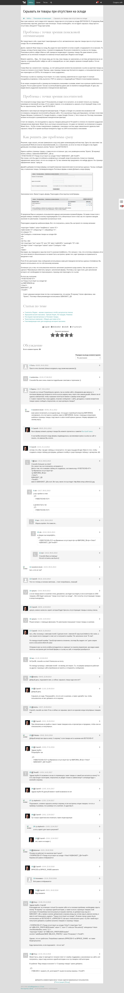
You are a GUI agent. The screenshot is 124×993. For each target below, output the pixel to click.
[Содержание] (121, 202)
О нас (42, 986)
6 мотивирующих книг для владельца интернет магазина (45, 321)
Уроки (38, 2)
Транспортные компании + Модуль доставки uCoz (43, 319)
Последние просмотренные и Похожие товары (42, 317)
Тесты (45, 2)
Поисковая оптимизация (42, 18)
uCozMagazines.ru (33, 986)
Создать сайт (118, 2)
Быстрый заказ (87, 431)
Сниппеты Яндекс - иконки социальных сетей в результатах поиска (49, 312)
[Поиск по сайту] (51, 2)
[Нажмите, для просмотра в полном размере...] (62, 181)
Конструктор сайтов (27, 988)
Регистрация (59, 982)
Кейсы (31, 2)
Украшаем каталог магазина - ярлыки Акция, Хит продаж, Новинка (48, 314)
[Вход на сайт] (101, 2)
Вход (67, 982)
